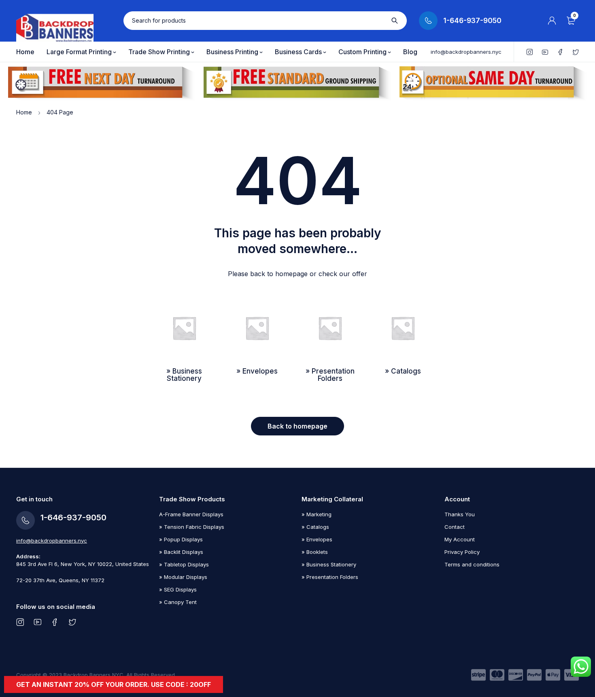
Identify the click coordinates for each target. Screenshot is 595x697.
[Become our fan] (55, 622)
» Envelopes (317, 539)
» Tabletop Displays (184, 564)
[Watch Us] (37, 622)
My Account (459, 539)
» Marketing (317, 514)
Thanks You (459, 514)
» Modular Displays (183, 577)
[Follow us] (72, 622)
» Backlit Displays (181, 552)
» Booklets (315, 552)
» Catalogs (315, 527)
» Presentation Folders (330, 577)
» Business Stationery (329, 564)
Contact (454, 527)
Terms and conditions (471, 564)
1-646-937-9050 (472, 21)
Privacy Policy (462, 552)
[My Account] (552, 20)
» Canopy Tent (178, 602)
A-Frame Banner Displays (191, 514)
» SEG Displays (178, 589)
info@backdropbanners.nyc (466, 52)
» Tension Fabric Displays (191, 527)
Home (24, 112)
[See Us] (20, 622)
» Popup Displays (181, 539)
